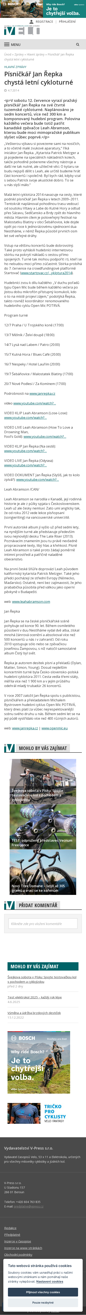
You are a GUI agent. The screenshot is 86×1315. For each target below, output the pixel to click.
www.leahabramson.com (31, 601)
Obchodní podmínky (18, 1254)
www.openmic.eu (55, 728)
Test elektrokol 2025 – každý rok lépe (35, 997)
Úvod (7, 54)
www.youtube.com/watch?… (34, 403)
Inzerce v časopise (17, 1241)
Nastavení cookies (49, 1281)
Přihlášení (67, 21)
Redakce (10, 1228)
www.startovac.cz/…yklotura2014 (46, 273)
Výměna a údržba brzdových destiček (34, 1013)
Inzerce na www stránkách (23, 1248)
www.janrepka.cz (42, 393)
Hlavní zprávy (35, 54)
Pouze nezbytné (43, 1302)
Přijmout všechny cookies (43, 1292)
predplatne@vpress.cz (28, 1206)
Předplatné (12, 1234)
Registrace (44, 21)
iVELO (22, 30)
